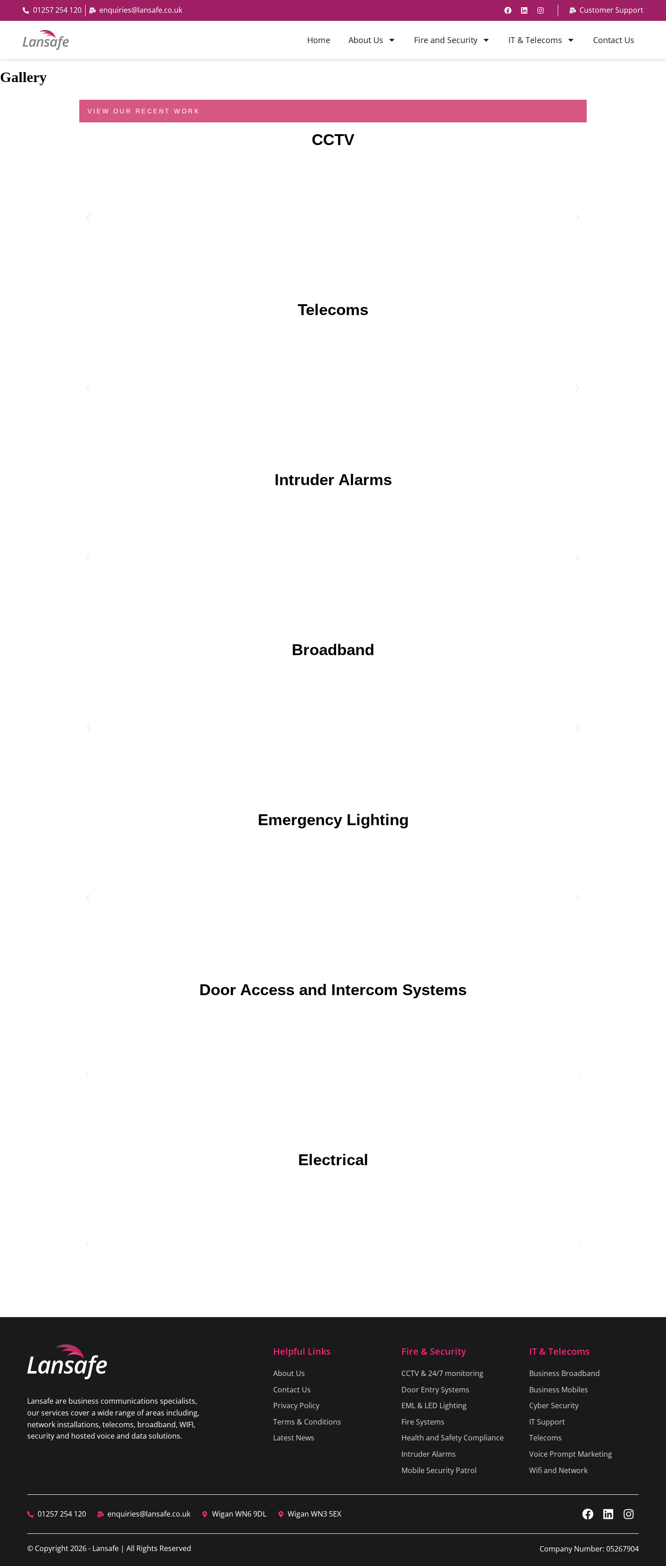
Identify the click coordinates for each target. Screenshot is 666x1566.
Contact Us (613, 39)
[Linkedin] (524, 10)
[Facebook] (508, 10)
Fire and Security (446, 39)
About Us (365, 39)
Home (318, 39)
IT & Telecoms (535, 39)
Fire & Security (433, 1351)
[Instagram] (540, 10)
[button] (88, 217)
